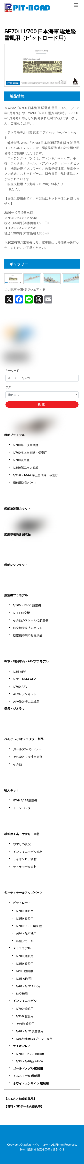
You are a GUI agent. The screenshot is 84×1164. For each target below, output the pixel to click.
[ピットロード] (27, 10)
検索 (42, 404)
